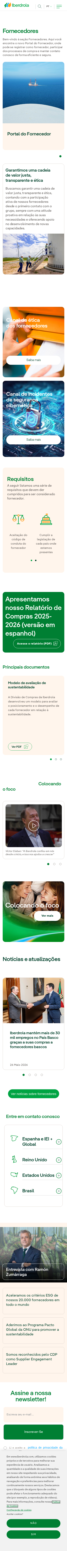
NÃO (33, 1523)
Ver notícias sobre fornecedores (33, 1094)
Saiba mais (33, 360)
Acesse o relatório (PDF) (34, 643)
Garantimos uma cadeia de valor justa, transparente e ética (28, 175)
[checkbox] (5, 1448)
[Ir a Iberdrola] (18, 6)
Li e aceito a (35, 1450)
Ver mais (47, 915)
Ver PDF (17, 747)
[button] (60, 156)
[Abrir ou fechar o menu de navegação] (59, 6)
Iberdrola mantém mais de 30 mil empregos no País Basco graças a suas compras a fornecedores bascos (35, 1040)
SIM (33, 1534)
